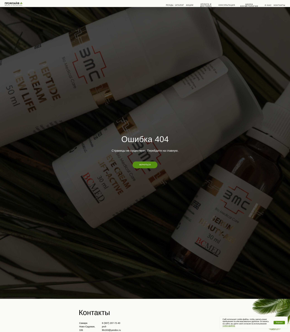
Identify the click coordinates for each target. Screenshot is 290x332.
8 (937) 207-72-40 (111, 323)
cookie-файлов (229, 326)
